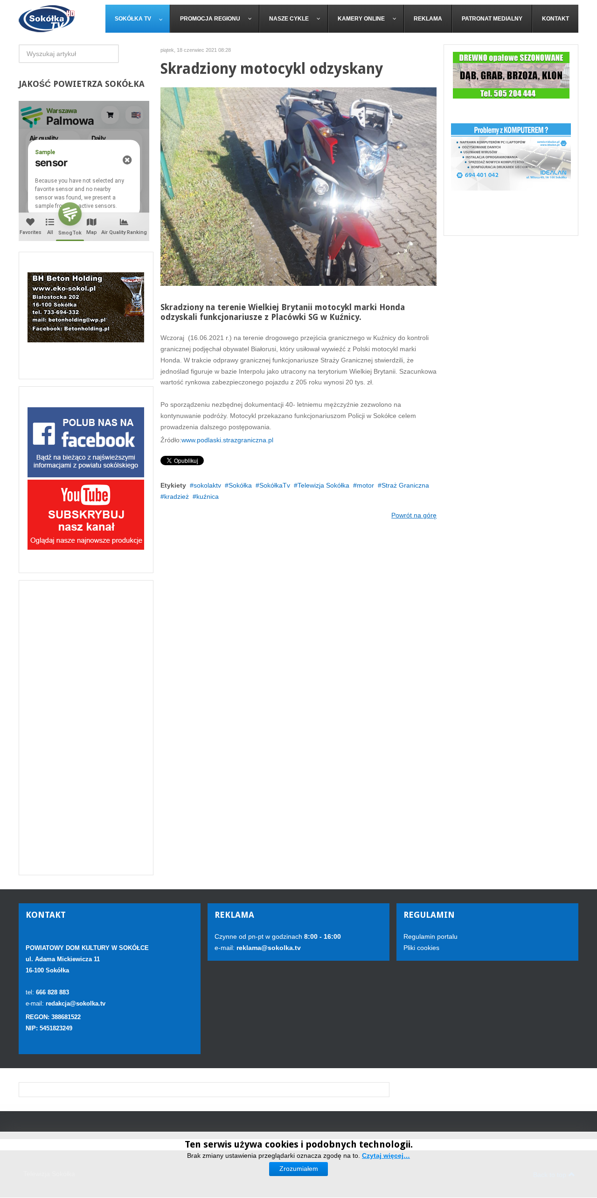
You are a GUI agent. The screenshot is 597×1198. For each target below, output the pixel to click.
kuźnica (207, 496)
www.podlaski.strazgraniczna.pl (227, 440)
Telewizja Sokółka (323, 485)
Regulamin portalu (430, 936)
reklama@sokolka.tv (268, 947)
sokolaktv (207, 485)
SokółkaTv (274, 485)
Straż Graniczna (405, 485)
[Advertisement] (86, 728)
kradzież (176, 496)
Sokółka (240, 485)
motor (365, 485)
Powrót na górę (414, 515)
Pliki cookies (421, 947)
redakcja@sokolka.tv (75, 1003)
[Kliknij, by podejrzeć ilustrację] (298, 186)
